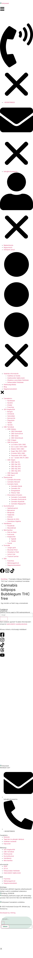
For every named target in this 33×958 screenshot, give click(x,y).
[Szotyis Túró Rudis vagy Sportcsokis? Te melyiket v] (24, 681)
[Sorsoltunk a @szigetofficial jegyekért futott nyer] (8, 704)
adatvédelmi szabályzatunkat (17, 624)
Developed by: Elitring (7, 913)
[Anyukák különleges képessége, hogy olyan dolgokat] (13, 693)
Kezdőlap (4, 579)
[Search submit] (2, 923)
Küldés (4, 619)
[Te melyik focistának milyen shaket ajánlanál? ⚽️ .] (30, 675)
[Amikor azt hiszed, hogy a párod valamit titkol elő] (19, 698)
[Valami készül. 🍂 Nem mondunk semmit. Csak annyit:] (3, 711)
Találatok (5, 926)
